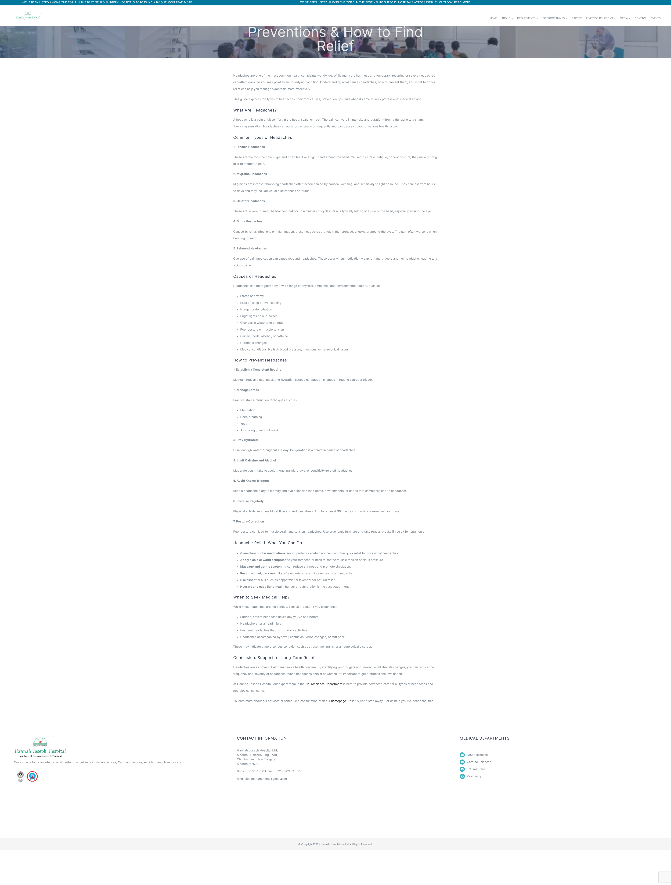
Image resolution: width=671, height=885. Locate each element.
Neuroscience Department (323, 684)
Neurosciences (477, 755)
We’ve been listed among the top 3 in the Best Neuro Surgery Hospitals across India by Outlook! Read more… (311, 2)
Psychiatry (474, 776)
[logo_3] (40, 735)
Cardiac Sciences (479, 762)
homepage (338, 701)
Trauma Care (476, 769)
